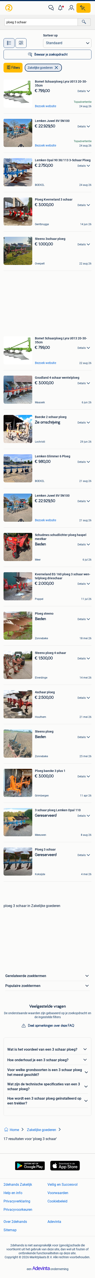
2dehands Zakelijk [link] (18, 1184)
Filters (15, 67)
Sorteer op (50, 35)
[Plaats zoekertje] (83, 8)
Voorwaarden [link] (58, 1193)
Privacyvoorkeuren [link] (18, 1209)
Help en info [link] (13, 1193)
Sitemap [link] (10, 1230)
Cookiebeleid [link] (57, 1201)
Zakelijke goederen (40, 67)
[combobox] (41, 22)
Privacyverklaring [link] (17, 1201)
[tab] (9, 43)
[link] (9, 8)
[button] (61, 8)
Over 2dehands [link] (15, 1222)
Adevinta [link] (54, 1222)
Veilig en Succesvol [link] (63, 1184)
